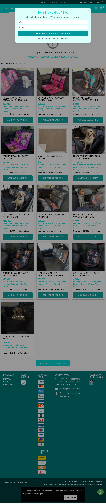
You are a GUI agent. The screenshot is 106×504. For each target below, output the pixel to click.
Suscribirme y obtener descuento (53, 33)
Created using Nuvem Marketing (53, 41)
